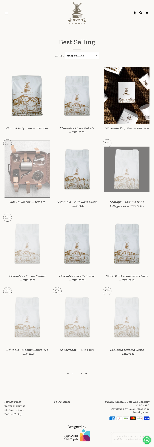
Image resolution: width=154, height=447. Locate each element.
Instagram (63, 401)
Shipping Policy (14, 410)
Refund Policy (13, 414)
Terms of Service (15, 405)
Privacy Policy (13, 401)
